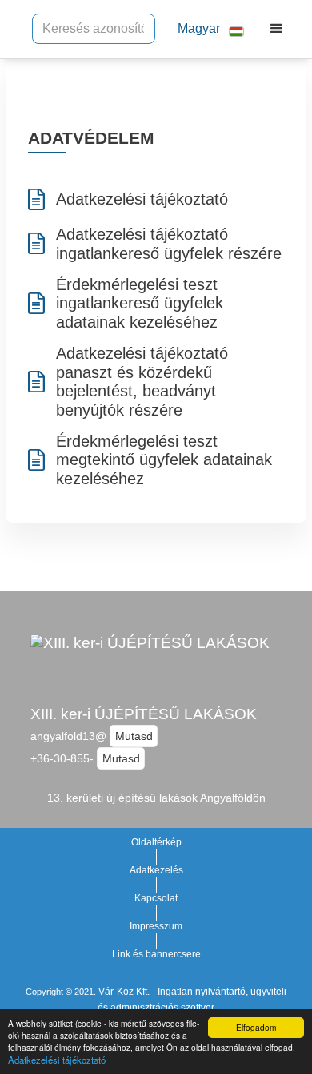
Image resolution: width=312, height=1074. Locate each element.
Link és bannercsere (156, 954)
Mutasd (134, 736)
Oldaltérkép (156, 842)
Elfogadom (256, 1027)
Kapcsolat (156, 898)
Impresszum (156, 926)
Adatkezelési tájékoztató (57, 1059)
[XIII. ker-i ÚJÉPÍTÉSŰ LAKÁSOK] (150, 662)
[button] (204, 29)
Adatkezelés (156, 870)
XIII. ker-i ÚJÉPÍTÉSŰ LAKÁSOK (143, 714)
